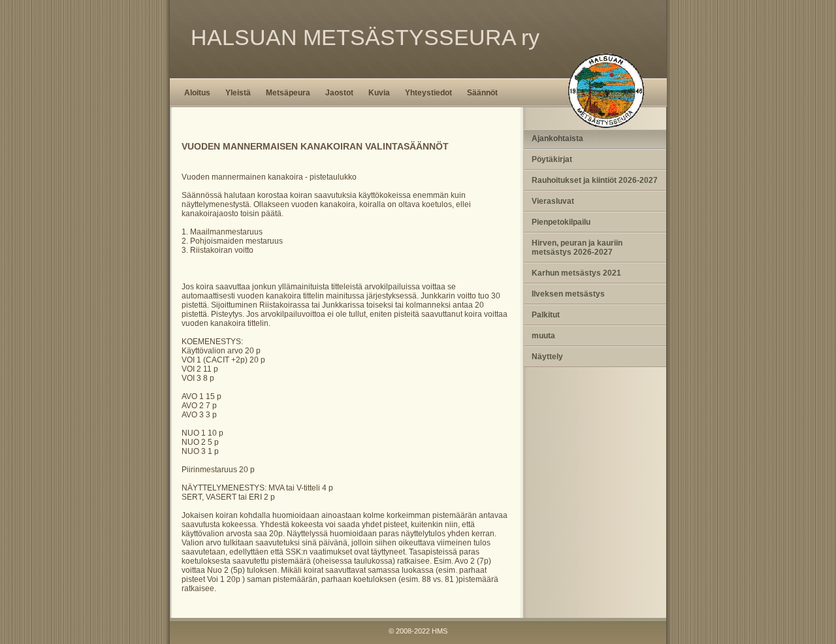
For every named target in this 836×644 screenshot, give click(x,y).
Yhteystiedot (428, 92)
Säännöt (482, 92)
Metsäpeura (288, 92)
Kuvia (379, 92)
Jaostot (339, 92)
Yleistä (238, 92)
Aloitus (197, 92)
